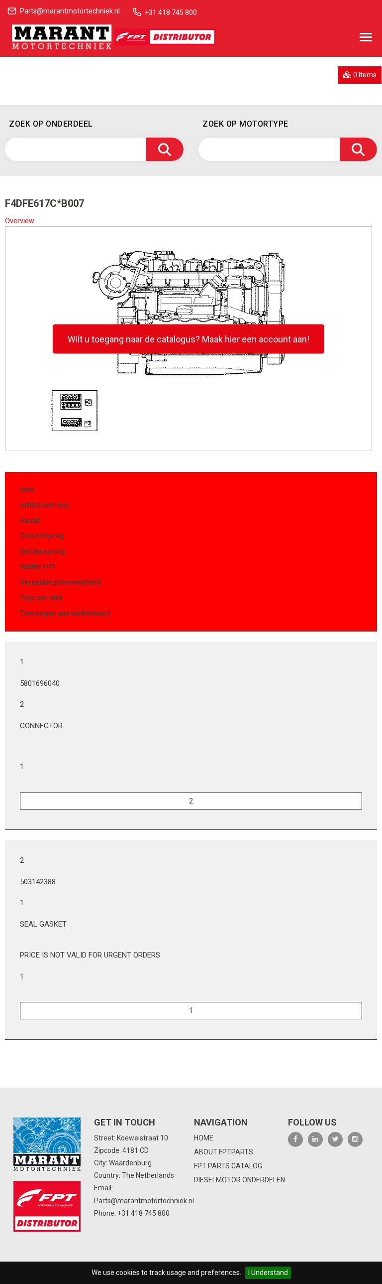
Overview (19, 221)
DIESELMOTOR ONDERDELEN (239, 1180)
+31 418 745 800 (171, 12)
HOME (203, 1138)
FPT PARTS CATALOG (228, 1166)
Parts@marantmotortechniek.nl (70, 11)
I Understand (268, 1273)
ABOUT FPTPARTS (223, 1152)
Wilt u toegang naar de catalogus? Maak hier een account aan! (188, 338)
